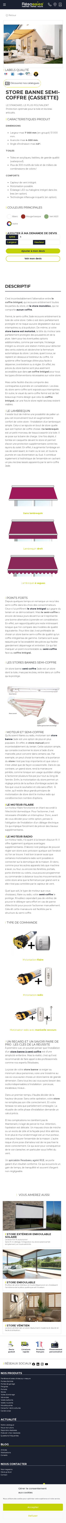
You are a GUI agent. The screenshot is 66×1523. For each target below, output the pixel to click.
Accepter (33, 1507)
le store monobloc (40, 306)
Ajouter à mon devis (33, 251)
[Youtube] (46, 1364)
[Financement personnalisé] (54, 1343)
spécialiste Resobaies (19, 1160)
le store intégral (36, 608)
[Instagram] (42, 1364)
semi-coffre (49, 649)
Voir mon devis (33, 258)
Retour (12, 15)
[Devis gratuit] (10, 1343)
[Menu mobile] (4, 4)
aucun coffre (24, 309)
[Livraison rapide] (24, 1343)
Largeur (12, 242)
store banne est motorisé (20, 331)
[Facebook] (33, 1364)
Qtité (12, 236)
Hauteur (39, 242)
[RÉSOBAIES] (32, 4)
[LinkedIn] (38, 1364)
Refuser (33, 1515)
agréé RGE (38, 1160)
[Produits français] (39, 1343)
